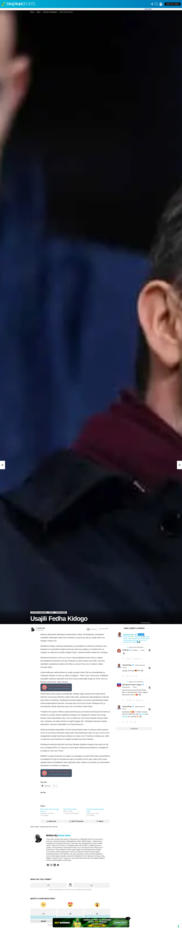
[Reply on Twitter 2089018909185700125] (123, 700)
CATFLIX (125, 650)
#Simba (124, 716)
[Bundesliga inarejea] (2, 465)
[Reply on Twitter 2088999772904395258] (123, 722)
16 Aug (134, 687)
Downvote (91, 885)
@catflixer (135, 650)
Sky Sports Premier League (131, 685)
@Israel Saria (127, 665)
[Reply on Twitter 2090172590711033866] (123, 676)
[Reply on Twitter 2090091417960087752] (123, 659)
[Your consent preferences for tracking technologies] (178, 926)
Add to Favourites (77, 821)
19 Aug (142, 650)
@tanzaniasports (140, 665)
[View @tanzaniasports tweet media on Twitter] (124, 653)
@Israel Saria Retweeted (136, 647)
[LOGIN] (161, 4)
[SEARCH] (156, 4)
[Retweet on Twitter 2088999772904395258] (127, 722)
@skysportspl (126, 687)
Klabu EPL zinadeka (70, 809)
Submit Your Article (172, 4)
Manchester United (50, 827)
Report (101, 821)
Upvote (48, 885)
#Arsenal (142, 714)
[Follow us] (152, 4)
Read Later (52, 821)
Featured (35, 827)
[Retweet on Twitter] (127, 647)
